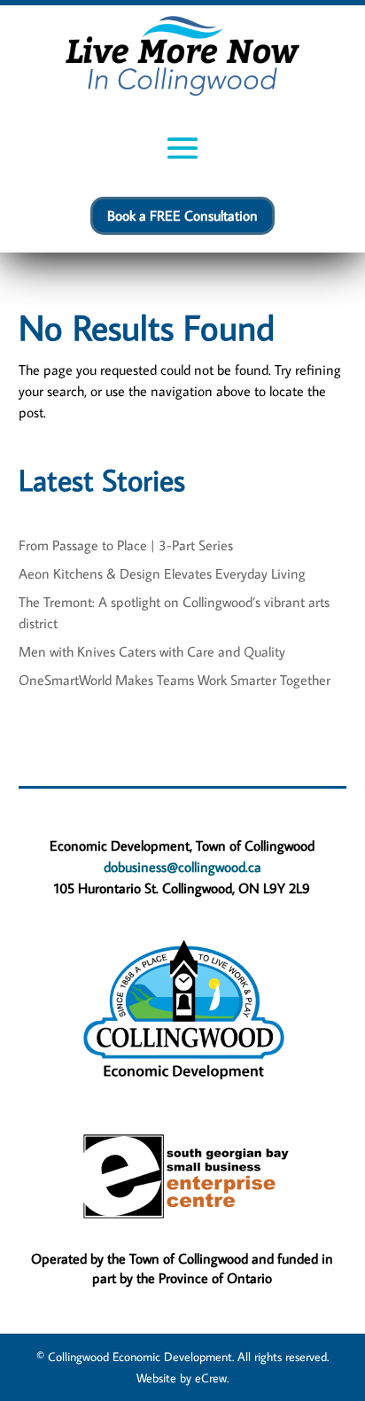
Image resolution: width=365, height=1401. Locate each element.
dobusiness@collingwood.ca (182, 867)
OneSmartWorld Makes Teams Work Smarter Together (174, 680)
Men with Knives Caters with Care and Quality (152, 651)
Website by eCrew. (182, 1378)
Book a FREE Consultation (182, 215)
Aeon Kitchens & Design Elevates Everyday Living (162, 573)
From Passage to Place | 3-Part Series (126, 545)
